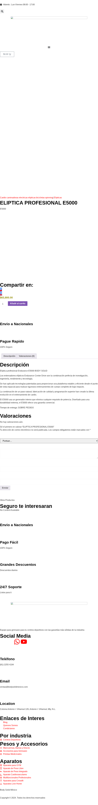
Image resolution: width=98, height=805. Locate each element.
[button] (2, 11)
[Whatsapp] (17, 641)
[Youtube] (24, 641)
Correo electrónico (11, 476)
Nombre (5, 463)
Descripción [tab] (9, 356)
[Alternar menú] (49, 47)
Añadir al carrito (17, 303)
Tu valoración (8, 446)
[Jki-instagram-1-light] (10, 641)
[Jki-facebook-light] (3, 641)
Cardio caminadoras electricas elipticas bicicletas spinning (26, 197)
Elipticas (58, 197)
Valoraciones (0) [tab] (26, 356)
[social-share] (1, 288)
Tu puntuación (8, 435)
